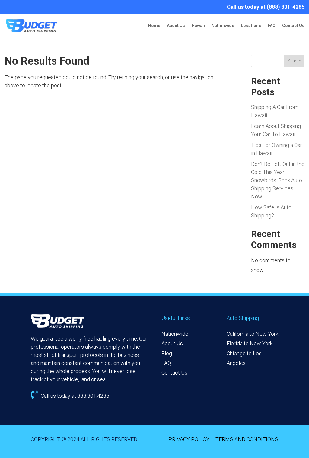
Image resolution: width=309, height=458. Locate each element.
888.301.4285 (93, 396)
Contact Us (293, 25)
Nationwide (223, 25)
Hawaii (198, 25)
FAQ (272, 25)
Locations (251, 25)
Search (294, 60)
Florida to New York (249, 343)
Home (154, 25)
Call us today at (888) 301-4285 (265, 7)
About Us (176, 25)
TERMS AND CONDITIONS (246, 439)
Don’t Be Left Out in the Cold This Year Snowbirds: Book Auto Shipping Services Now (277, 180)
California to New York (252, 334)
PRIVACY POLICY (188, 439)
